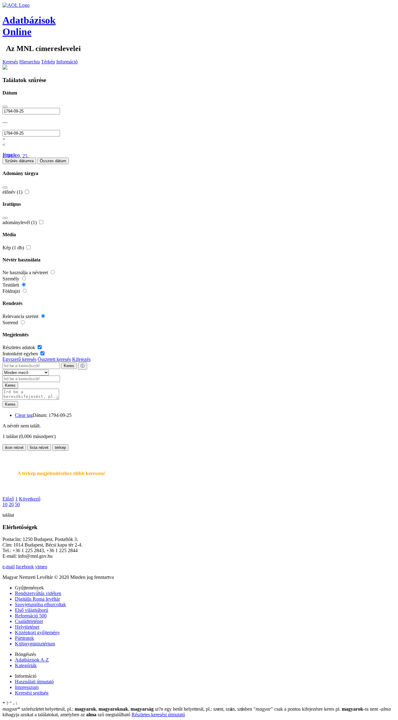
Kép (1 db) (13, 247)
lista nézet (39, 447)
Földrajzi (11, 291)
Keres (69, 365)
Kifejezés (81, 359)
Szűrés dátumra (19, 161)
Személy (11, 278)
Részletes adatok (19, 347)
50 (17, 504)
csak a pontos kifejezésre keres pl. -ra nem (316, 709)
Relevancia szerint (20, 316)
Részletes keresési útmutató (158, 714)
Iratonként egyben (20, 353)
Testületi (11, 285)
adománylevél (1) (20, 222)
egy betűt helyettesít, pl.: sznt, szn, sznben (204, 709)
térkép (60, 447)
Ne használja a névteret (25, 272)
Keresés (10, 61)
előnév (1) (13, 192)
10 (4, 504)
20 (11, 504)
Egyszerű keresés (19, 359)
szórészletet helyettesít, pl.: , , (78, 709)
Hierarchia (29, 61)
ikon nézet (14, 447)
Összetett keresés (54, 359)
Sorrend (10, 322)
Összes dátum (53, 161)
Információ (67, 61)
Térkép (48, 61)
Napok (9, 154)
